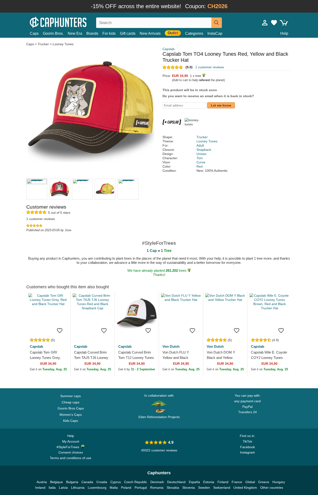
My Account (70, 441)
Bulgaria (72, 482)
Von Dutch (170, 346)
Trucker (43, 44)
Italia (52, 487)
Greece (263, 482)
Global (250, 482)
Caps (34, 33)
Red (199, 166)
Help (284, 33)
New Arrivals (150, 33)
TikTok (247, 441)
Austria (42, 482)
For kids (109, 33)
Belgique (56, 482)
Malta (114, 487)
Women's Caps (70, 414)
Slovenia (188, 487)
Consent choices (70, 452)
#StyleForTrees (69, 447)
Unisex (201, 154)
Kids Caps (70, 421)
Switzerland (221, 487)
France (237, 482)
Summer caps (70, 396)
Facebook (247, 447)
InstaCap (214, 33)
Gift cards (127, 33)
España (194, 482)
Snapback (203, 149)
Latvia (63, 487)
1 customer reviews (209, 67)
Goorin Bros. (53, 33)
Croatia (101, 482)
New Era (75, 33)
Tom (199, 158)
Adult (200, 145)
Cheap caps (70, 402)
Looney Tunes (63, 44)
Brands (92, 33)
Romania (156, 487)
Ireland (40, 487)
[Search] (216, 22)
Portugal (141, 487)
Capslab (168, 49)
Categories (194, 33)
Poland (126, 487)
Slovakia (173, 487)
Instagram (247, 452)
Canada (87, 482)
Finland (222, 482)
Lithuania (78, 487)
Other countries (271, 487)
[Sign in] (265, 22)
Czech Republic (135, 482)
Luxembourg (97, 487)
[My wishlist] (274, 22)
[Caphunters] (70, 22)
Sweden (204, 487)
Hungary (278, 482)
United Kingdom (245, 487)
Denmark (157, 482)
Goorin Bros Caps (71, 408)
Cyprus (115, 482)
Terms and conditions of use (70, 458)
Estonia (208, 482)
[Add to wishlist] (60, 330)
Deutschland (176, 482)
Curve (200, 162)
